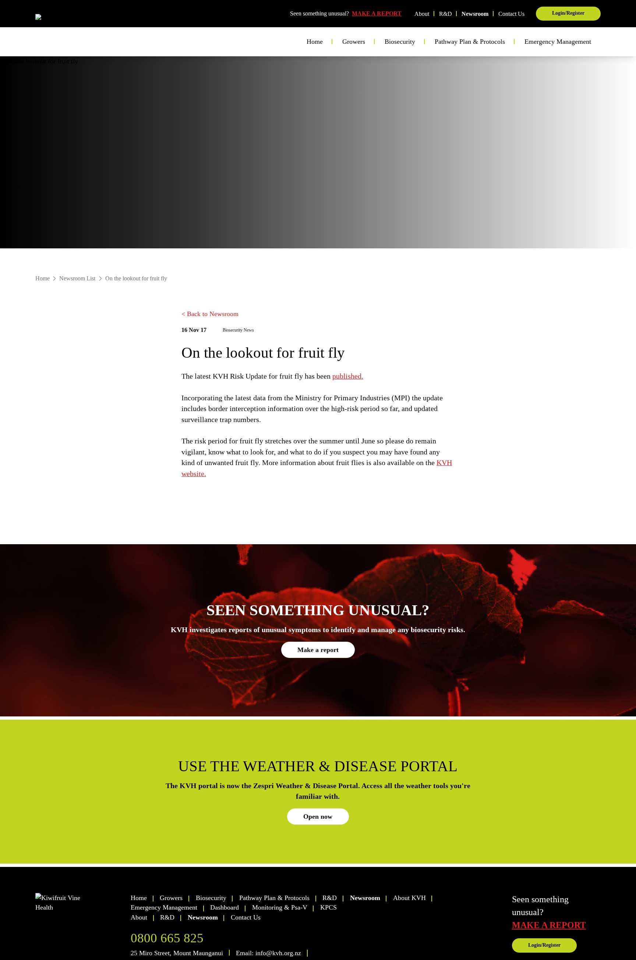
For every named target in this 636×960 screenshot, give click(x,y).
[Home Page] (64, 19)
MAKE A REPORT (377, 13)
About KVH (409, 897)
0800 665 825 (167, 938)
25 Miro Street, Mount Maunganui (177, 953)
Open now (317, 816)
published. (347, 376)
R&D (445, 14)
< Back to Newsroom (210, 314)
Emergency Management (557, 41)
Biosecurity (211, 897)
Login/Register (568, 13)
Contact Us (511, 14)
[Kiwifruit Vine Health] (79, 903)
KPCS (328, 907)
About (421, 14)
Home (315, 41)
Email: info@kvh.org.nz (268, 953)
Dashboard (224, 907)
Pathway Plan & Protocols (274, 897)
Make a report (318, 649)
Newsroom (475, 14)
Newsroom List (77, 278)
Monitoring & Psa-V (279, 907)
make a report (549, 925)
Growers (171, 897)
